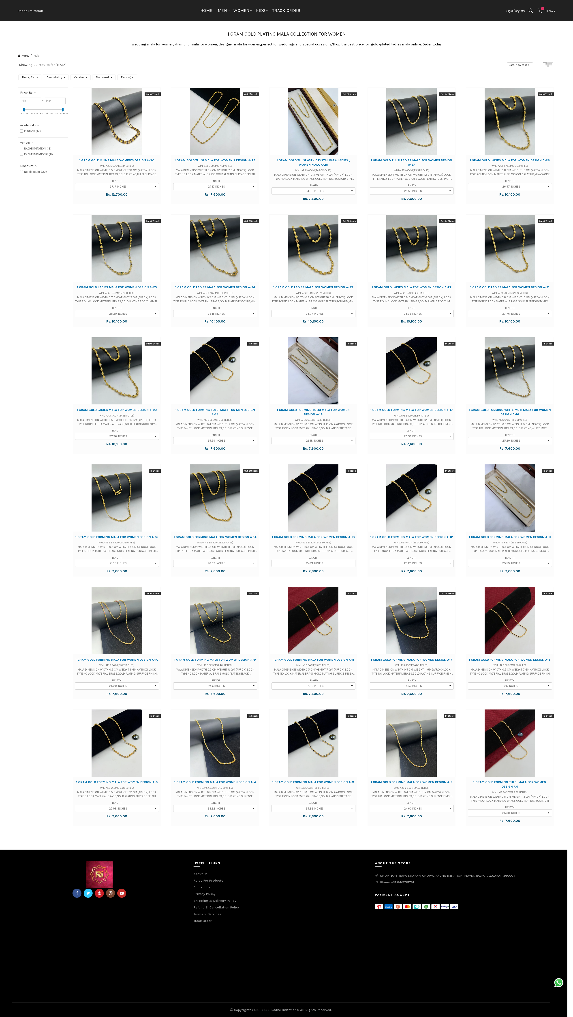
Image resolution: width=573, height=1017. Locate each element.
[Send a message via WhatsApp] (559, 982)
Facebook (77, 893)
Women (241, 10)
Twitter (88, 893)
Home (206, 10)
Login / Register (515, 11)
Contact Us (202, 887)
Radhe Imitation (30, 11)
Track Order (286, 10)
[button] (545, 64)
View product (117, 126)
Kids (261, 10)
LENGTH (117, 181)
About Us (200, 874)
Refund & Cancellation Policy (216, 907)
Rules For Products (208, 880)
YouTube (121, 893)
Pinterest (99, 893)
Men (222, 10)
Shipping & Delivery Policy (215, 901)
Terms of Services (207, 914)
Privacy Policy (204, 894)
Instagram (110, 893)
